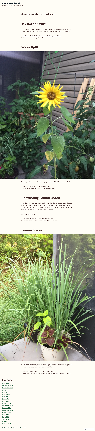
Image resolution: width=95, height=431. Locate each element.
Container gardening (28, 38)
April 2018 (5, 419)
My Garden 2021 (34, 24)
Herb (24, 373)
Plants (48, 186)
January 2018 (6, 423)
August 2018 (6, 412)
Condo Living (26, 188)
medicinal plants (43, 373)
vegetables (38, 38)
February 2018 (7, 421)
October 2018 (6, 408)
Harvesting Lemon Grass (40, 198)
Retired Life (40, 188)
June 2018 (5, 415)
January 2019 (6, 403)
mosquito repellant (53, 373)
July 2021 (5, 390)
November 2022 (7, 385)
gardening (43, 36)
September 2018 (7, 410)
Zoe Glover (26, 36)
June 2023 (5, 383)
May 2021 (5, 392)
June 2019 (5, 399)
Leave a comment (48, 38)
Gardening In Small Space (54, 36)
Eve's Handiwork (11, 3)
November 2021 (7, 388)
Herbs (36, 221)
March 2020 (6, 394)
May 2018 (5, 417)
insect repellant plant (32, 373)
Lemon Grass (42, 221)
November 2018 (7, 406)
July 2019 (5, 397)
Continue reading (27, 214)
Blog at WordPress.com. (19, 427)
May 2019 (5, 401)
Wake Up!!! (29, 47)
